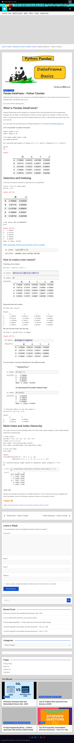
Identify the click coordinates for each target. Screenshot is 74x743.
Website (6, 575)
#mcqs (37, 13)
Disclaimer (6, 672)
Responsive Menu (70, 1)
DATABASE (6, 697)
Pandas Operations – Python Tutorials (55, 516)
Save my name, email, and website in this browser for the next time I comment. (31, 584)
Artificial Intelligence (10, 722)
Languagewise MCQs (45, 697)
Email (5, 567)
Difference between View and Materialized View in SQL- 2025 (22, 613)
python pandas (34, 505)
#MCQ (31, 13)
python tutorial (43, 505)
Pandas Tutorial (9, 90)
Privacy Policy (7, 664)
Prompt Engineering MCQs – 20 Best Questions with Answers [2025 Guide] (27, 622)
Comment (7, 533)
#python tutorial (17, 13)
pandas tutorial (24, 505)
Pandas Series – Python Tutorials (17, 516)
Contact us (7, 669)
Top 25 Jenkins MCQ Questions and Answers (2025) (20, 618)
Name (5, 558)
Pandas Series (7, 100)
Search (69, 600)
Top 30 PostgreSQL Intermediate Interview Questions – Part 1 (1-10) (25, 631)
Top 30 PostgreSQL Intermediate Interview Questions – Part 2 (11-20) (25, 627)
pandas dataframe (13, 505)
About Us (6, 666)
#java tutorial (44, 13)
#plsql (25, 13)
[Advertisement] (37, 29)
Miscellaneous (56, 697)
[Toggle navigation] (9, 9)
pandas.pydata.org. (58, 124)
